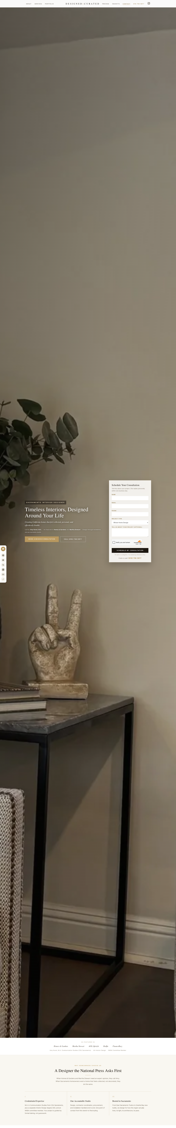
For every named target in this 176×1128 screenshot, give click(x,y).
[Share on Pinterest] (3, 555)
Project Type (117, 519)
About (29, 4)
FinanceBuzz (117, 1046)
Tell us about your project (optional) (127, 527)
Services (38, 4)
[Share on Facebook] (3, 560)
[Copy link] (3, 579)
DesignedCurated (83, 3)
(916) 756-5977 (134, 558)
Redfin (105, 1046)
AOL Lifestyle (94, 1046)
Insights (116, 4)
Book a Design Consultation (42, 539)
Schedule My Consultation (130, 550)
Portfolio (49, 4)
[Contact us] (3, 549)
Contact (126, 4)
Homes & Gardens (61, 1046)
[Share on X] (3, 565)
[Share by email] (3, 574)
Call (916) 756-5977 (73, 539)
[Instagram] (149, 4)
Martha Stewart (78, 1046)
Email (114, 502)
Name (114, 494)
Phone (114, 510)
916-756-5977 (138, 4)
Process (105, 4)
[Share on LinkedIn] (3, 570)
